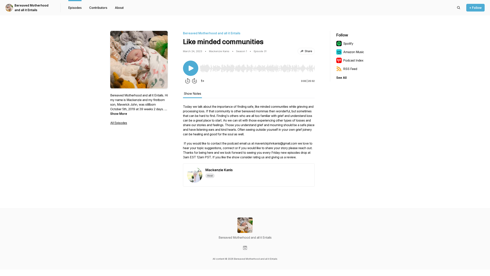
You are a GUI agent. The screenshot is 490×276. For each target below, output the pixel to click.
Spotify (348, 43)
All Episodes (118, 123)
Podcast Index (353, 60)
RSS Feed (350, 69)
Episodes (75, 8)
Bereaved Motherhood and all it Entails (31, 7)
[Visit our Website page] (245, 248)
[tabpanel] (249, 133)
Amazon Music (353, 52)
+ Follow (475, 8)
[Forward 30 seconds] (194, 81)
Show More (118, 114)
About (119, 8)
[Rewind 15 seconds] (187, 81)
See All (341, 78)
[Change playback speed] (202, 81)
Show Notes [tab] (192, 93)
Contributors (98, 8)
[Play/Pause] (190, 68)
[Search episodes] (458, 7)
